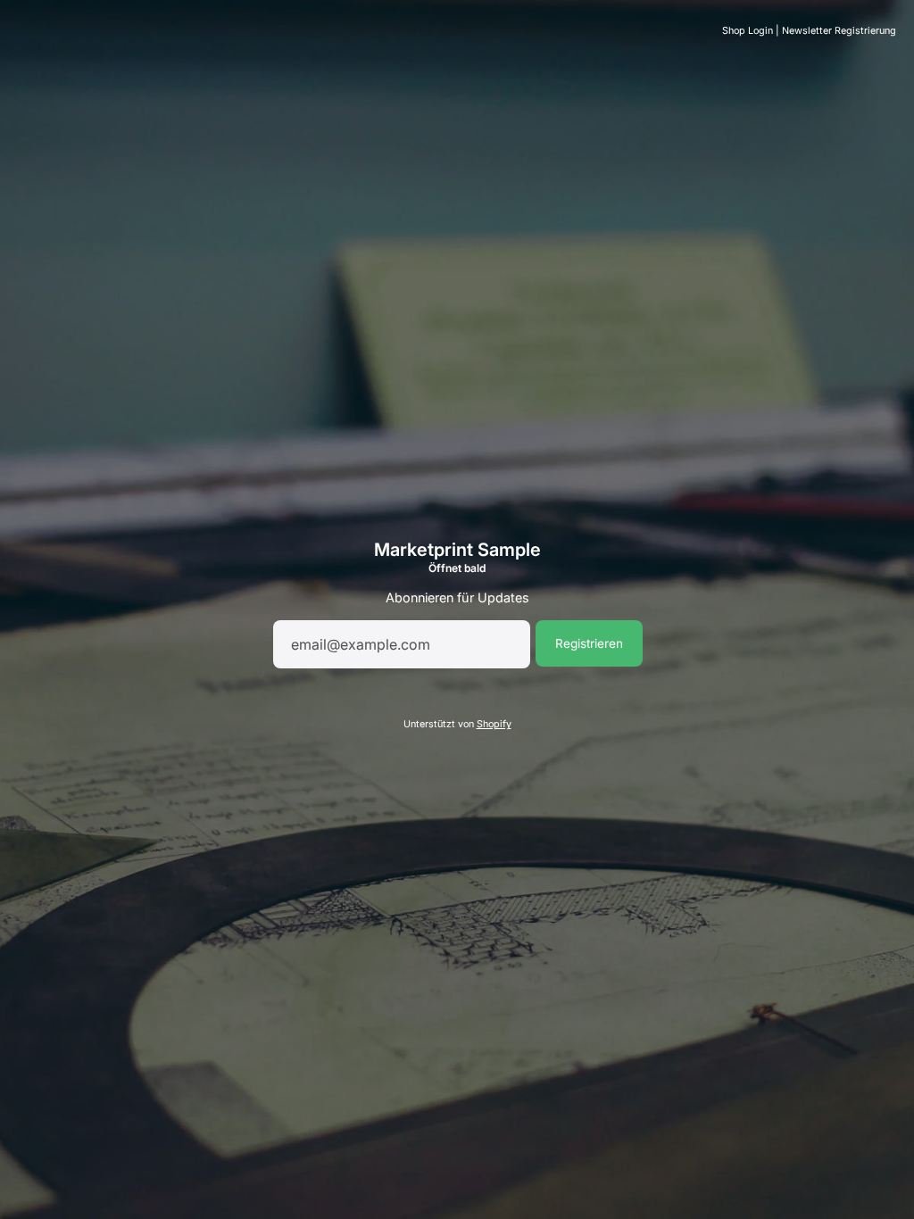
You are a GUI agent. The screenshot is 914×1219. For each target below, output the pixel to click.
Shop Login (747, 31)
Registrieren (589, 643)
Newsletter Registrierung (839, 31)
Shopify (494, 724)
